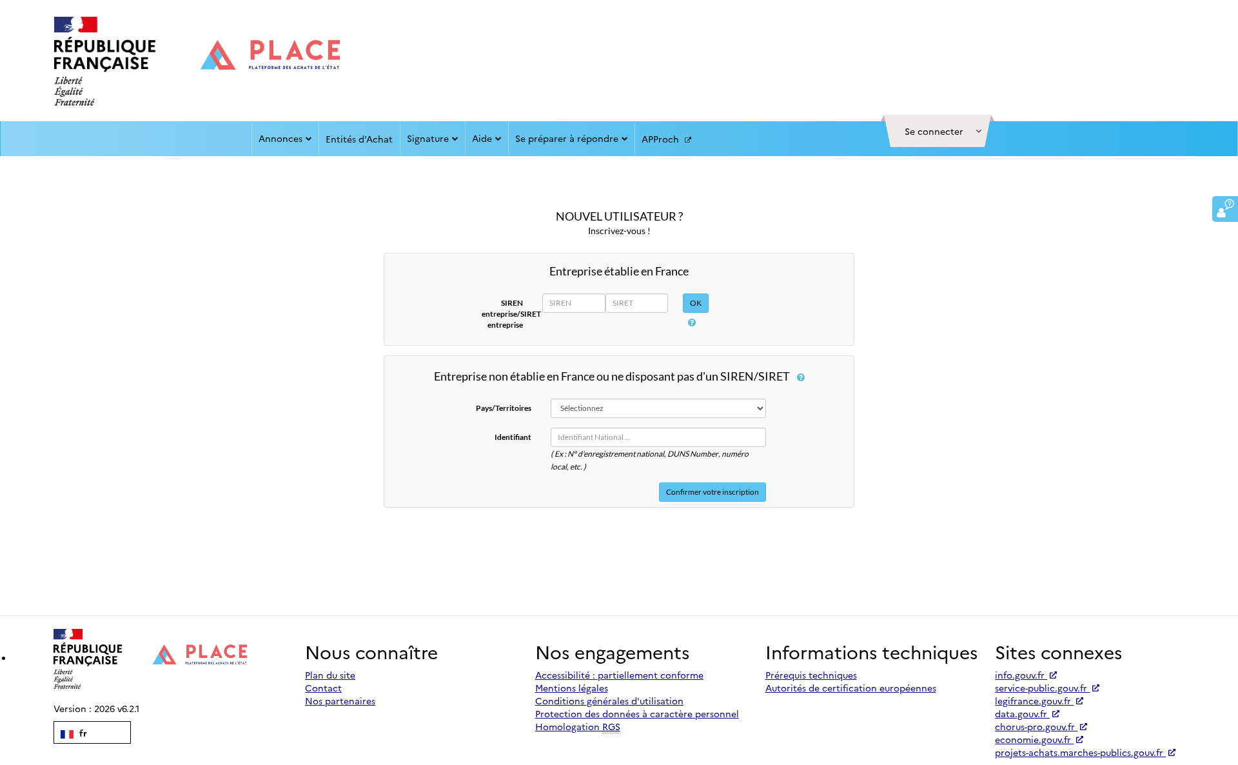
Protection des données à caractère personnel (637, 713)
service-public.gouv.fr (1042, 687)
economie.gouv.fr (1034, 739)
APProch (662, 138)
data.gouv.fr (1022, 713)
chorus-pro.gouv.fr (1036, 726)
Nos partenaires (340, 700)
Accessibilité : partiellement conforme (619, 674)
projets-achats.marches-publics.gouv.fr (1080, 752)
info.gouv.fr (1021, 674)
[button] (937, 131)
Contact (323, 687)
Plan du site (330, 674)
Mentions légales (571, 687)
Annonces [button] (280, 138)
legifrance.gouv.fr (1034, 700)
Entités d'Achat (359, 138)
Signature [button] (428, 138)
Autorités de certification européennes (850, 687)
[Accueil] (197, 61)
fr (82, 732)
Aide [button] (482, 138)
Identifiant (513, 437)
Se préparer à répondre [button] (566, 138)
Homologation (577, 726)
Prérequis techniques (811, 674)
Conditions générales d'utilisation (609, 700)
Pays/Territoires (503, 408)
